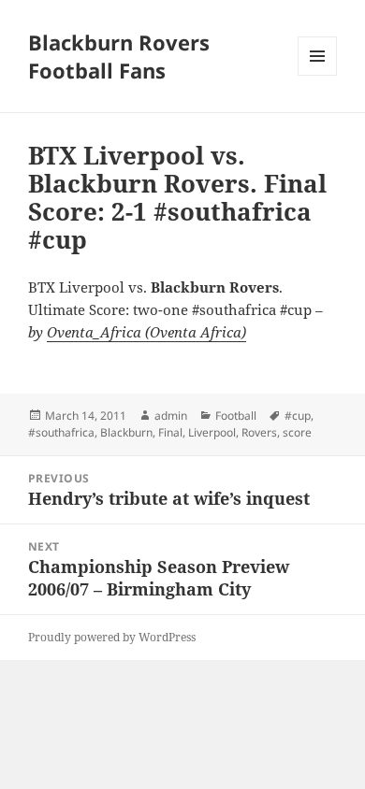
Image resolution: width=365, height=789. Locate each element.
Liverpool (212, 432)
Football (235, 415)
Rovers (259, 432)
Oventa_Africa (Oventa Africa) (146, 332)
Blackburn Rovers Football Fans (119, 56)
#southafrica (61, 432)
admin (170, 415)
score (297, 432)
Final (170, 432)
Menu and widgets (318, 75)
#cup (298, 415)
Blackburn (126, 432)
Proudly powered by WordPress (112, 637)
